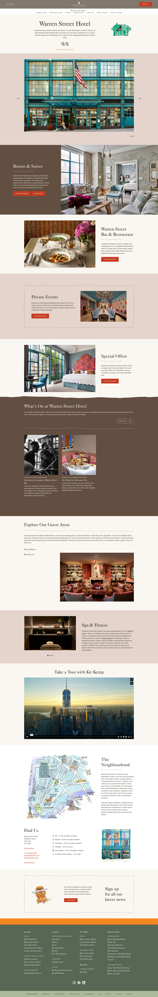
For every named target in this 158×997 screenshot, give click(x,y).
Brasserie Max (57, 948)
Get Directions (29, 848)
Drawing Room (30, 549)
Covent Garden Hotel (33, 951)
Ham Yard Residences (33, 973)
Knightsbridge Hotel (32, 965)
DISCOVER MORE (40, 316)
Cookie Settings (32, 994)
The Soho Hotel (30, 945)
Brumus (55, 951)
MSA (99, 994)
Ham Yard (56, 939)
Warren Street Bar (87, 953)
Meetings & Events (115, 945)
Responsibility (60, 994)
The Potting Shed (59, 954)
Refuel (54, 942)
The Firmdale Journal (116, 948)
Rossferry (83, 972)
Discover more (110, 381)
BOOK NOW (39, 193)
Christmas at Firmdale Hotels (119, 954)
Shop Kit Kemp (58, 973)
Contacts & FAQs (116, 12)
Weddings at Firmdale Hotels (119, 957)
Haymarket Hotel (31, 942)
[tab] (50, 655)
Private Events (79, 12)
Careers (111, 959)
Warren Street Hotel (78, 10)
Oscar (54, 945)
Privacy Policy (75, 994)
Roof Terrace (29, 554)
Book (145, 4)
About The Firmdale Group (119, 968)
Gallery (68, 12)
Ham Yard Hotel (30, 939)
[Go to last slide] (19, 98)
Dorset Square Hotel (32, 962)
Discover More (22, 193)
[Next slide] (139, 98)
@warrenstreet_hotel (31, 858)
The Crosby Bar (86, 956)
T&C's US (119, 994)
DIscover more (110, 259)
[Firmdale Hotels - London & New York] (79, 4)
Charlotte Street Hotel (33, 948)
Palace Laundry (114, 973)
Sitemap (129, 994)
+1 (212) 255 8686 (30, 853)
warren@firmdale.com (31, 855)
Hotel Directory (29, 862)
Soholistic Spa (57, 962)
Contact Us (46, 994)
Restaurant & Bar (56, 12)
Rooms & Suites (41, 12)
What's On (90, 12)
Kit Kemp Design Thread (62, 970)
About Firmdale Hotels (117, 939)
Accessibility (89, 994)
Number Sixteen (30, 959)
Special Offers (102, 12)
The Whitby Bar (86, 959)
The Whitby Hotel (87, 945)
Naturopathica (107, 638)
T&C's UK (108, 994)
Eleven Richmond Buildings (119, 971)
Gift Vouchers (113, 951)
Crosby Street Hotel (88, 942)
